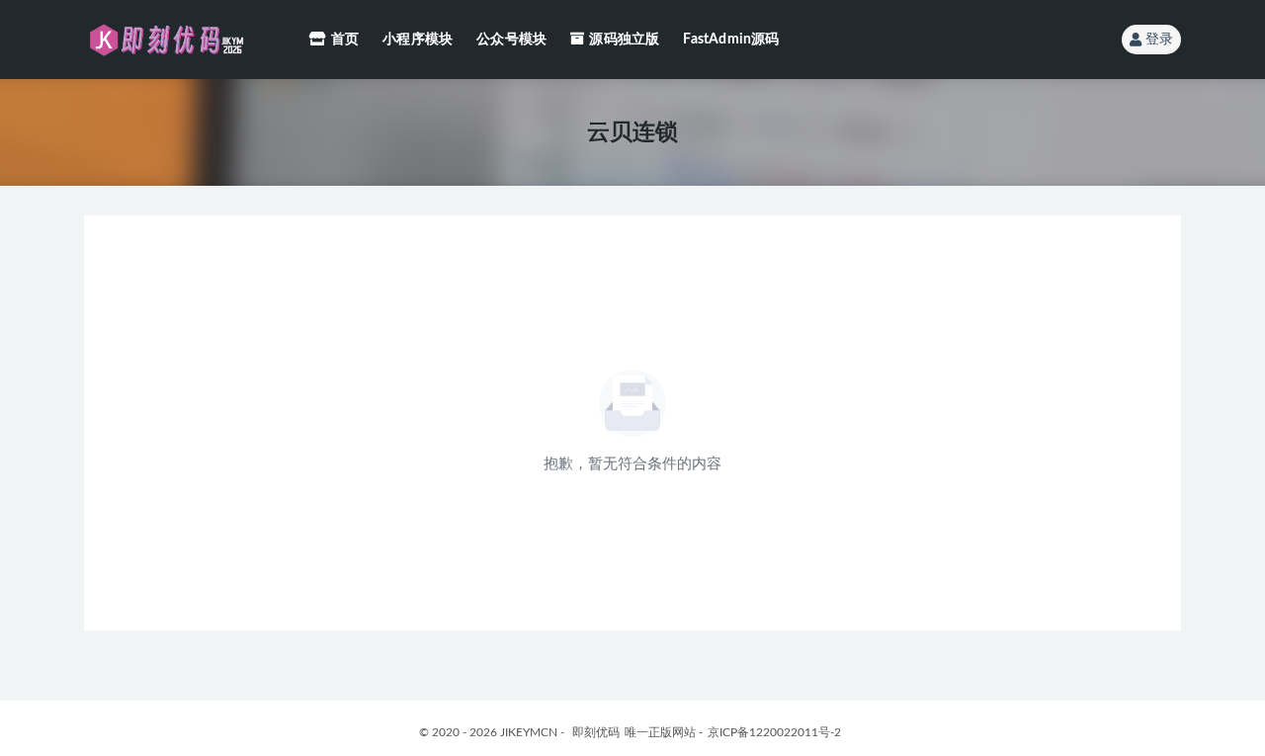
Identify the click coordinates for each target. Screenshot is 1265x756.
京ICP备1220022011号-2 (774, 732)
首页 (345, 39)
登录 (1159, 39)
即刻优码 (596, 732)
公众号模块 (511, 39)
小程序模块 (417, 39)
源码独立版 (624, 39)
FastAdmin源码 (731, 39)
